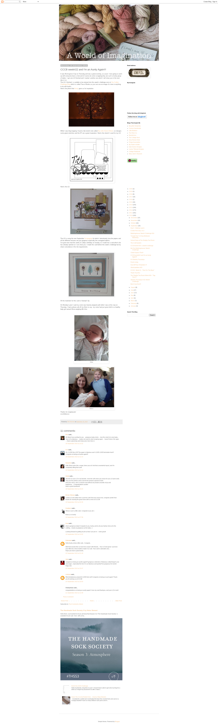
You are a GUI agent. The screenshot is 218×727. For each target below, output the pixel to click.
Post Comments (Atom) (76, 604)
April (132, 298)
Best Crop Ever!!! (136, 284)
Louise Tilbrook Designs (136, 149)
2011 (131, 213)
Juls (67, 559)
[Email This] (92, 422)
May (132, 295)
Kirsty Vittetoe (70, 495)
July (132, 290)
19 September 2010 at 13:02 (74, 534)
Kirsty (76, 88)
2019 (131, 191)
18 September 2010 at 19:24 (74, 489)
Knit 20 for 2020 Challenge (79, 686)
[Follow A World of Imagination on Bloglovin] (137, 118)
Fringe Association (134, 142)
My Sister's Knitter (134, 144)
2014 (131, 205)
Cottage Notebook (134, 151)
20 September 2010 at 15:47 (74, 568)
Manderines (132, 135)
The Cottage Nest (134, 137)
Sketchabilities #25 (136, 267)
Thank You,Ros (135, 273)
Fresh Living (134, 262)
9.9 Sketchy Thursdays (138, 259)
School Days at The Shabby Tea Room (142, 240)
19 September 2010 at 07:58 (74, 517)
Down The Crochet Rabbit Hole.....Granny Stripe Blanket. (88, 697)
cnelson (68, 574)
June (132, 293)
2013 (131, 207)
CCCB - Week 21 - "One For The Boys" (142, 270)
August (133, 287)
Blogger (117, 721)
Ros (67, 434)
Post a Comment (68, 597)
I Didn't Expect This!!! (137, 252)
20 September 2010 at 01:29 (74, 553)
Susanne (68, 463)
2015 (131, 202)
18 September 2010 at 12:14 (74, 457)
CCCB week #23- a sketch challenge (142, 245)
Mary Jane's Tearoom (135, 154)
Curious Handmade (135, 128)
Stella (67, 476)
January (133, 306)
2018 (131, 194)
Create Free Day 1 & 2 (137, 230)
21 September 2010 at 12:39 (74, 593)
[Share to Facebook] (99, 422)
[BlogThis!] (95, 422)
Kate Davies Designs (135, 147)
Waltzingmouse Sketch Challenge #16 (142, 233)
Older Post (118, 601)
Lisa (67, 523)
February (134, 303)
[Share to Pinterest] (101, 422)
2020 (131, 189)
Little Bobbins (133, 130)
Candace (68, 508)
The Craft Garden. (136, 243)
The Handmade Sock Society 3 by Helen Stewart (79, 610)
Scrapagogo (88, 238)
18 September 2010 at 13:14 (74, 470)
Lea (67, 450)
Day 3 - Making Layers (137, 228)
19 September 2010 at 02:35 (74, 502)
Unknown (69, 540)
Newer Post (64, 601)
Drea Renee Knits (134, 140)
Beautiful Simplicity (135, 126)
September (134, 226)
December (134, 217)
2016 (131, 199)
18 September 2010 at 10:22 (74, 443)
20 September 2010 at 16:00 (74, 581)
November (134, 220)
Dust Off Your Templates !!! (139, 265)
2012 (131, 210)
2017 (131, 197)
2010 (131, 215)
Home (92, 601)
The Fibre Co (133, 133)
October (133, 223)
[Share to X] (97, 422)
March (133, 300)
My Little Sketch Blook (105, 131)
